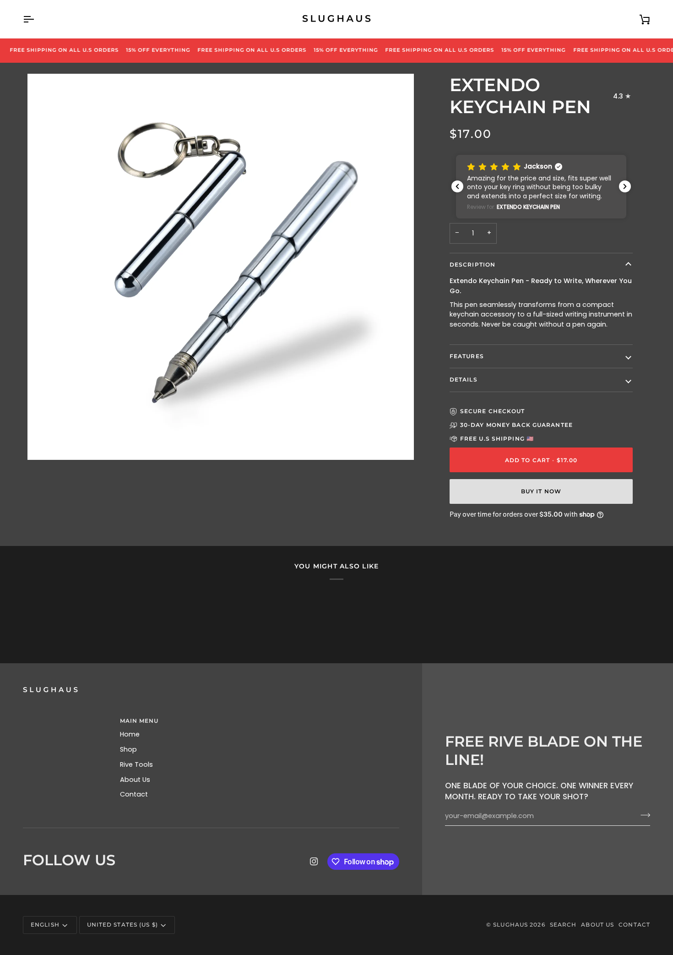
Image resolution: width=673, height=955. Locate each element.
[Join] (642, 815)
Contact (134, 794)
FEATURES (467, 356)
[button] (541, 186)
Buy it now (541, 491)
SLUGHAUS (510, 924)
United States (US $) (122, 924)
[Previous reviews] (457, 186)
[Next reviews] (625, 186)
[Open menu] (36, 19)
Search (563, 924)
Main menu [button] (139, 720)
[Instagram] (314, 861)
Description (472, 264)
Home (130, 734)
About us (597, 924)
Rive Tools (136, 764)
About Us (135, 779)
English (45, 924)
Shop (128, 749)
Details (464, 379)
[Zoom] (45, 443)
